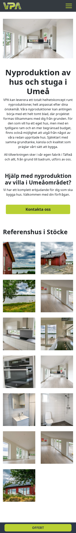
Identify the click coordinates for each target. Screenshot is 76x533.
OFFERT (38, 528)
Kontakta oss (38, 209)
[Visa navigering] (69, 6)
